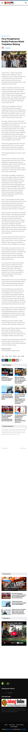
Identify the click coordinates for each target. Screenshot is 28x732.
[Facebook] (3, 360)
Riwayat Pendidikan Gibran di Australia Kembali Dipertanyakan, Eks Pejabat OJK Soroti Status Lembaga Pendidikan (20, 399)
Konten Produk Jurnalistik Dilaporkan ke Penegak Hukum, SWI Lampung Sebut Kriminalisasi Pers (19, 611)
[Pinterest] (13, 360)
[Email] (17, 360)
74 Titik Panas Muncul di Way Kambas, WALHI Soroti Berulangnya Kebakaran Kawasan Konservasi (20, 418)
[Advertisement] (14, 21)
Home (5, 724)
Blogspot (9, 729)
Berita (8, 36)
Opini (19, 356)
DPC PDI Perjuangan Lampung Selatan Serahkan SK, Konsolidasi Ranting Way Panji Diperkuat (7, 417)
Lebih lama (23, 448)
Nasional (14, 356)
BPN (10, 356)
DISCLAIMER (14, 726)
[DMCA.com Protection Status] (6, 684)
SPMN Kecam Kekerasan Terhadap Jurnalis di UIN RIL (7, 379)
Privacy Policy (20, 724)
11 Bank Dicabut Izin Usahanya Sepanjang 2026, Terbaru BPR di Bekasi (7, 397)
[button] (2, 3)
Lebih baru (5, 448)
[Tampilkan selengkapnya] (20, 360)
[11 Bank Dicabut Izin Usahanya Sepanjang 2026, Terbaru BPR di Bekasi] (6, 604)
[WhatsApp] (10, 360)
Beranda (4, 36)
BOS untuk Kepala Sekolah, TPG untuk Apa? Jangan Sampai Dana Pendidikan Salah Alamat (20, 380)
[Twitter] (6, 360)
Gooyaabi (23, 729)
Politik (22, 356)
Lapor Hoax (12, 724)
